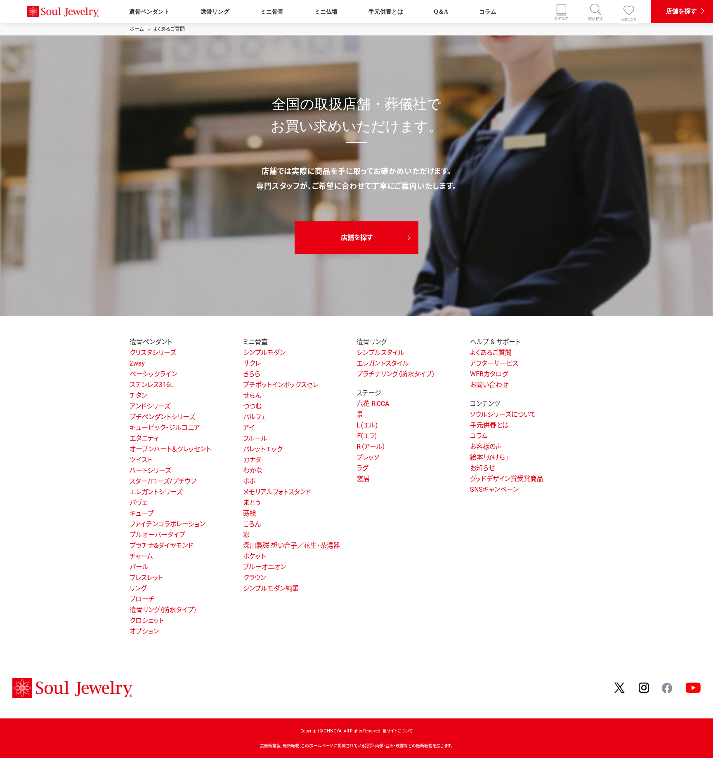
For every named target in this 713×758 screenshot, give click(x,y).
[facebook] (667, 687)
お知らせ (482, 468)
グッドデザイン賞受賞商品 (506, 479)
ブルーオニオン (264, 567)
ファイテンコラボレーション (167, 524)
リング (138, 588)
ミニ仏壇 (326, 11)
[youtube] (693, 687)
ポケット (254, 556)
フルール (255, 438)
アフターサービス (494, 363)
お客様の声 (486, 447)
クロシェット (147, 620)
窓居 (363, 479)
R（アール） (371, 447)
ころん (252, 524)
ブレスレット (146, 578)
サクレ (252, 363)
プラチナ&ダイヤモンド (162, 545)
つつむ (252, 406)
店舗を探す (681, 10)
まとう (251, 503)
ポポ (249, 481)
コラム (487, 11)
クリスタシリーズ (153, 353)
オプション (144, 631)
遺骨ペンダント (149, 11)
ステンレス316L (152, 385)
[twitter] (620, 687)
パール (139, 567)
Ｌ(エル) (367, 425)
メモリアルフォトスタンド (277, 492)
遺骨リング (215, 11)
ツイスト (141, 460)
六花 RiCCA (372, 404)
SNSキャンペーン (494, 489)
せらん (252, 395)
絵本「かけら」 (489, 457)
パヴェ (138, 503)
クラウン (254, 578)
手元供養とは (385, 11)
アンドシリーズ (150, 406)
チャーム (141, 556)
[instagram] (644, 687)
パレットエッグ (263, 449)
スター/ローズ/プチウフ (163, 481)
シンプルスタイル (380, 353)
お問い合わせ (489, 385)
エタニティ (144, 438)
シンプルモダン (264, 353)
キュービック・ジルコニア (165, 428)
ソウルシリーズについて (503, 414)
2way (137, 363)
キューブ (141, 513)
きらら (251, 374)
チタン (138, 395)
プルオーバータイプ (157, 535)
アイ (249, 428)
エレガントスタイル (382, 363)
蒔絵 (249, 513)
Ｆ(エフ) (366, 436)
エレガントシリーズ (156, 492)
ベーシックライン (153, 374)
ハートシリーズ (150, 470)
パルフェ (254, 417)
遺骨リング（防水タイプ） (163, 610)
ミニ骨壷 (271, 11)
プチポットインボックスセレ (281, 385)
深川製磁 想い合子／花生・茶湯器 (291, 545)
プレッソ (367, 457)
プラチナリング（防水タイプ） (395, 374)
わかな (252, 470)
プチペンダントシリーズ (162, 417)
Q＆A (441, 11)
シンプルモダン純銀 (271, 588)
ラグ (362, 468)
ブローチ (142, 599)
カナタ (252, 460)
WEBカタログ (489, 374)
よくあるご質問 (491, 353)
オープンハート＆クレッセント (170, 449)
